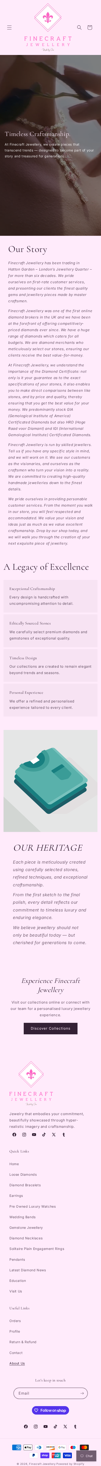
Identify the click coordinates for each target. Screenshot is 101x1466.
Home (14, 1164)
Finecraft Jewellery (42, 1464)
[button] (9, 27)
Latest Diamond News (27, 1270)
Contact (16, 1353)
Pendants (17, 1259)
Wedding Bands (22, 1217)
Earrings (16, 1196)
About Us (17, 1363)
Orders (15, 1321)
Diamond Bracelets (25, 1185)
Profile (14, 1331)
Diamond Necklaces (26, 1238)
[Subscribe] (82, 1393)
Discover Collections (50, 1028)
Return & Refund (23, 1342)
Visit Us (15, 1291)
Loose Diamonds (23, 1174)
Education (17, 1281)
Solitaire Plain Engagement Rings (36, 1249)
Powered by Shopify (70, 1464)
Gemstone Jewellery (26, 1227)
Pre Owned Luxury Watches (32, 1206)
